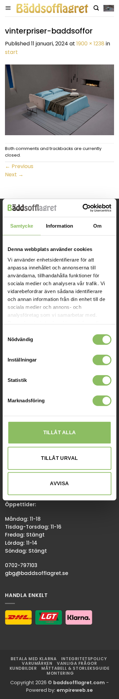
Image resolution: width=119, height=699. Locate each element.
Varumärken (37, 663)
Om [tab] (97, 226)
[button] (8, 8)
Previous (19, 166)
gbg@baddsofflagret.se (36, 573)
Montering (60, 673)
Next (14, 174)
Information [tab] (59, 226)
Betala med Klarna (34, 659)
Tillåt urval (59, 458)
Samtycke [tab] (21, 226)
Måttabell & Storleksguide (75, 668)
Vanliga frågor (77, 663)
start (11, 52)
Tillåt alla (59, 432)
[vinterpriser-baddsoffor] (59, 99)
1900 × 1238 (90, 43)
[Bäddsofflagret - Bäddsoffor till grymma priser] (52, 8)
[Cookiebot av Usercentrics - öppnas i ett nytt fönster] (84, 208)
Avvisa (59, 483)
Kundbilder (23, 668)
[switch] (102, 360)
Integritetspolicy (84, 659)
